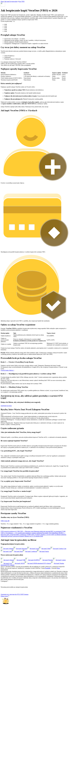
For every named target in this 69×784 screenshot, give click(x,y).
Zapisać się (9, 506)
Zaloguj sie (4, 506)
